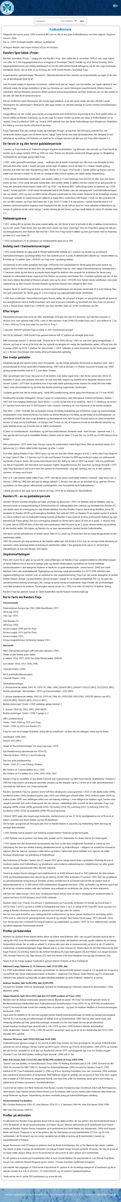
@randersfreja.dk (107, 1194)
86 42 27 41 (76, 1194)
